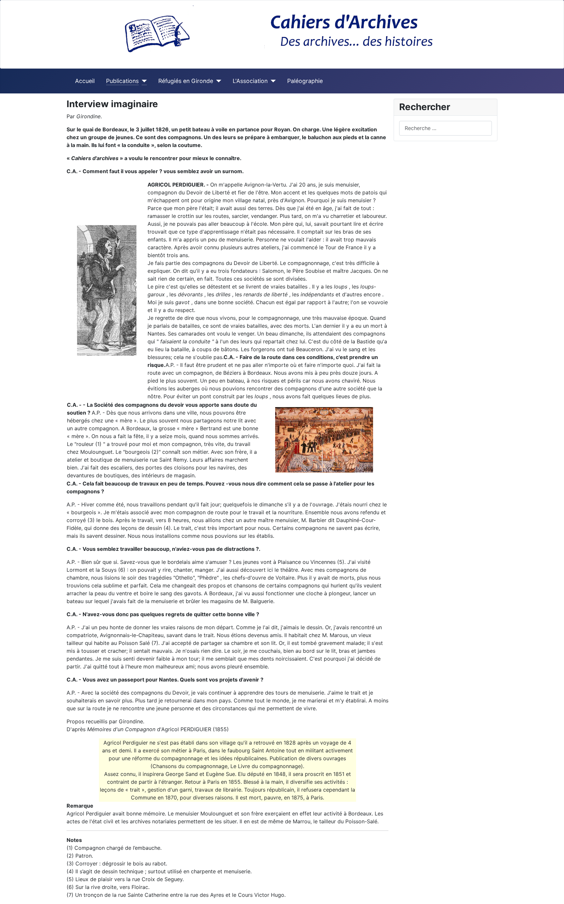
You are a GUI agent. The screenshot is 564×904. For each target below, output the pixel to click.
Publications (122, 80)
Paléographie (305, 80)
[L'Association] (272, 81)
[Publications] (143, 81)
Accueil (85, 80)
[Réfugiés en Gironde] (217, 81)
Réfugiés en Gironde (185, 80)
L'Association (250, 80)
